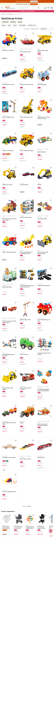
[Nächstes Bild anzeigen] (16, 39)
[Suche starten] (38, 8)
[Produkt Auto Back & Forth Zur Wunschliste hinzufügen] (15, 440)
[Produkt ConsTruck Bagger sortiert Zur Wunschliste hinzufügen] (15, 474)
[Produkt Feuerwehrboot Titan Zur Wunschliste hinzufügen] (33, 33)
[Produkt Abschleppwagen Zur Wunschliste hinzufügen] (50, 67)
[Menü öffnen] (2, 8)
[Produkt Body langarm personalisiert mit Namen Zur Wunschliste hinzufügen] (10, 515)
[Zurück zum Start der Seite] (51, 693)
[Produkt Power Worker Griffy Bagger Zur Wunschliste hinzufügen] (15, 371)
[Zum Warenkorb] (52, 8)
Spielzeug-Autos (18, 14)
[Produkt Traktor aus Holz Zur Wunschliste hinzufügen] (33, 337)
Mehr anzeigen (27, 506)
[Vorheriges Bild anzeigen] (2, 39)
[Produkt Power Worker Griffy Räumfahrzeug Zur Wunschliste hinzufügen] (50, 235)
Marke (3, 25)
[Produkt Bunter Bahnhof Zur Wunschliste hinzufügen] (50, 133)
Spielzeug (3, 14)
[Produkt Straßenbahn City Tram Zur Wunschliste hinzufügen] (15, 67)
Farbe (14, 25)
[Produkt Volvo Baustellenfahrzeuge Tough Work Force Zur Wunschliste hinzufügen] (33, 268)
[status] (28, 8)
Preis (9, 25)
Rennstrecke (13, 21)
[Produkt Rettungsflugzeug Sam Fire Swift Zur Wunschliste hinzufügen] (15, 337)
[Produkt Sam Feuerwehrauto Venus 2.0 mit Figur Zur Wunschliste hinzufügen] (15, 200)
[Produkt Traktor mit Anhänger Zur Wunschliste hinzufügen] (15, 133)
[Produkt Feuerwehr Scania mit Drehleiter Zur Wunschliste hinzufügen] (33, 371)
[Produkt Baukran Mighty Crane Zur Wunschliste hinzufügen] (15, 100)
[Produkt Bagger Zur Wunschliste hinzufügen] (50, 167)
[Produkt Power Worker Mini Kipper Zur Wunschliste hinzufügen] (33, 133)
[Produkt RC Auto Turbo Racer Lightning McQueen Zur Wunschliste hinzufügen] (15, 302)
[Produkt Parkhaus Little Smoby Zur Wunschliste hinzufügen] (33, 200)
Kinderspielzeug (10, 14)
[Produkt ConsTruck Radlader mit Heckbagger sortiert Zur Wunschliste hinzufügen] (33, 235)
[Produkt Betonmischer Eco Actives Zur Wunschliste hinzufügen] (33, 67)
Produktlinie (22, 25)
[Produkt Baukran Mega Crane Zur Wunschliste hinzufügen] (33, 302)
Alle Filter (30, 25)
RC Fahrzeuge (5, 21)
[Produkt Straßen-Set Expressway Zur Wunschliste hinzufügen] (50, 268)
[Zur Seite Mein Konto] (45, 8)
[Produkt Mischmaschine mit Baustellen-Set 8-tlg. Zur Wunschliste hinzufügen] (50, 100)
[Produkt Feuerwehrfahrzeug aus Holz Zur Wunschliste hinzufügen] (50, 302)
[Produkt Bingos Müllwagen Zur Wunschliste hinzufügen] (15, 268)
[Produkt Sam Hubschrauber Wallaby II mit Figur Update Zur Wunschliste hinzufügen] (50, 405)
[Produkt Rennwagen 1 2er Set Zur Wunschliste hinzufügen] (33, 440)
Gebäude (20, 21)
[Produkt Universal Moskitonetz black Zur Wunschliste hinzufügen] (21, 515)
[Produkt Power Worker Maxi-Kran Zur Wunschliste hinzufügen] (33, 100)
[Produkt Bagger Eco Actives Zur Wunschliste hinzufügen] (15, 167)
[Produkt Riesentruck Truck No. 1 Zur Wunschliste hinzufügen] (15, 33)
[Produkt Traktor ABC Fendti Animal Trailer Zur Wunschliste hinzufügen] (15, 405)
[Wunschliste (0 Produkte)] (48, 8)
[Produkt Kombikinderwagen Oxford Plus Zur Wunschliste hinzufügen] (45, 515)
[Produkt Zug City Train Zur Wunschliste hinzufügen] (50, 440)
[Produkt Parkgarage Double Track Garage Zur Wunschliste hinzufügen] (50, 337)
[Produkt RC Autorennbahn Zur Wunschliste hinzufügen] (50, 200)
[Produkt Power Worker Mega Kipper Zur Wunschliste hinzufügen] (50, 33)
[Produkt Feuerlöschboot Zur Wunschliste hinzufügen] (33, 167)
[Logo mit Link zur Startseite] (10, 7)
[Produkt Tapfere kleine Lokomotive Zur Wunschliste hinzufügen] (15, 235)
